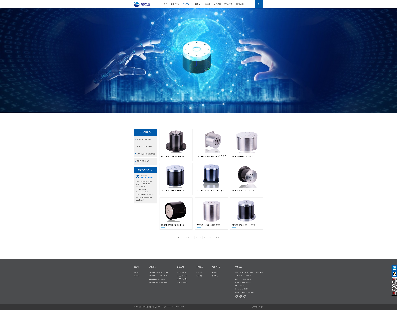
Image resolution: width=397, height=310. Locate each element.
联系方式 (215, 272)
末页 (217, 237)
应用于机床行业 (182, 276)
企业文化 (136, 276)
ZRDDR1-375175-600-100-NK (158, 276)
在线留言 (215, 276)
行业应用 (207, 4)
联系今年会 (228, 4)
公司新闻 (199, 272)
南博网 (261, 307)
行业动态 (199, 276)
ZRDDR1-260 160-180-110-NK (158, 272)
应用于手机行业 (182, 279)
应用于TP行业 (181, 272)
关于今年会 (175, 4)
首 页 (165, 4)
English (240, 4)
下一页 (210, 237)
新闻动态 (217, 4)
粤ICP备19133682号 (178, 307)
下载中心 (196, 4)
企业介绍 (136, 272)
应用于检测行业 (182, 282)
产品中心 (186, 4)
